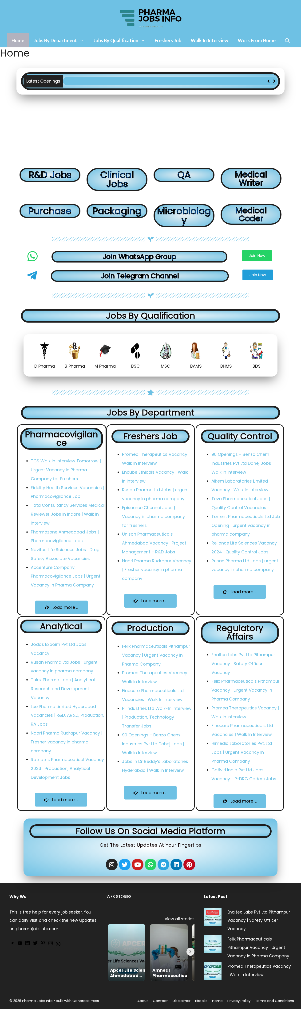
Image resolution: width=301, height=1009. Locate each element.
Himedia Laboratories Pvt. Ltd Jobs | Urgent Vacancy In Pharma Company (241, 752)
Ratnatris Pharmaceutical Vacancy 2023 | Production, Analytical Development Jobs (67, 768)
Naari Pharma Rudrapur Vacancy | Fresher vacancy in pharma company (156, 570)
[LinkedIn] (27, 944)
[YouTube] (20, 944)
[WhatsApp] (58, 945)
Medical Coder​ (251, 214)
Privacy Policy (238, 1000)
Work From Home (257, 40)
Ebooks (201, 1000)
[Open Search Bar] (287, 40)
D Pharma (44, 366)
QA (184, 174)
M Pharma (105, 366)
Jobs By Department (55, 40)
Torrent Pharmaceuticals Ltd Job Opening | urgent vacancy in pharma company (245, 525)
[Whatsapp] (150, 864)
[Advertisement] (150, 130)
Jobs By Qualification (115, 40)
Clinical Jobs (117, 179)
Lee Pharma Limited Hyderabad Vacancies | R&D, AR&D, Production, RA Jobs (67, 715)
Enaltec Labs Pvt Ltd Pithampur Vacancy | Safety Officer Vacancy (243, 663)
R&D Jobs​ (50, 174)
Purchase (49, 211)
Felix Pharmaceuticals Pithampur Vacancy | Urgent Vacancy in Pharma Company (148, 81)
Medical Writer (251, 178)
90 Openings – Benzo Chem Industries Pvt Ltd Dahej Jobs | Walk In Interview (242, 463)
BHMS (226, 366)
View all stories (179, 919)
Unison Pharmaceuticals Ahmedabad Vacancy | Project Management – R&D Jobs (154, 543)
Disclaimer (181, 1000)
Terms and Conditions (274, 1000)
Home (18, 40)
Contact (160, 1000)
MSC (165, 366)
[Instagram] (112, 864)
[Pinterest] (189, 864)
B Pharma (75, 366)
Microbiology (184, 216)
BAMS (196, 366)
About (142, 1000)
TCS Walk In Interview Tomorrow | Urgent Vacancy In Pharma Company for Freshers (66, 470)
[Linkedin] (176, 864)
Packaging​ (117, 211)
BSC (135, 366)
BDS (257, 366)
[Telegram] (163, 864)
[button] (274, 81)
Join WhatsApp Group (139, 256)
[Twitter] (35, 944)
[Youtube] (137, 864)
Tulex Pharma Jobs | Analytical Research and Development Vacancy (63, 689)
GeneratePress (85, 1000)
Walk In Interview (209, 40)
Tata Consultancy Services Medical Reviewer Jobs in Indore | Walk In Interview (68, 514)
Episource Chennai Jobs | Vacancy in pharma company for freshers (153, 516)
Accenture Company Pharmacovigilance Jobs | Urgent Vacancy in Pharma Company (65, 576)
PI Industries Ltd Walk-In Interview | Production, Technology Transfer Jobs (156, 717)
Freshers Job (168, 40)
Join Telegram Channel (140, 276)
